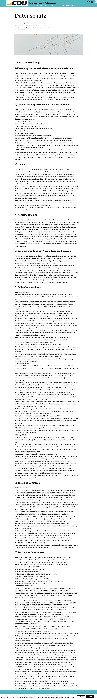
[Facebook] (88, 1)
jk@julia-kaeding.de (61, 100)
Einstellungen (81, 696)
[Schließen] (95, 696)
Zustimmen (89, 696)
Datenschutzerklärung (70, 697)
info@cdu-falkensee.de (63, 88)
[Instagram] (92, 1)
